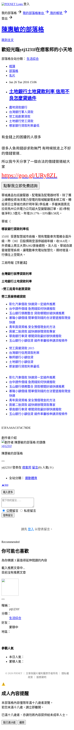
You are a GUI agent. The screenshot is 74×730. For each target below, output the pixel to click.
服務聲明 (41, 677)
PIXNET (18, 673)
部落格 (13, 71)
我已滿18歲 (9, 722)
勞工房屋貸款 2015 (21, 348)
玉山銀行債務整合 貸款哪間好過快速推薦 (37, 313)
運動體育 (31, 478)
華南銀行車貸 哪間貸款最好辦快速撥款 (35, 336)
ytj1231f (7, 446)
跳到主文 (8, 40)
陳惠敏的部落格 (23, 29)
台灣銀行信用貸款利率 (24, 352)
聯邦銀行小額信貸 (21, 357)
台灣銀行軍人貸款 (21, 112)
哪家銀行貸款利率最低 (24, 125)
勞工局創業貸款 (19, 116)
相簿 (12, 66)
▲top (5, 484)
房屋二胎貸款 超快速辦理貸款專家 (32, 331)
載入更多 (8, 492)
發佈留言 (8, 515)
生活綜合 (33, 58)
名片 (12, 75)
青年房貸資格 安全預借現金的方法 (32, 327)
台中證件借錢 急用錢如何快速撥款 (32, 308)
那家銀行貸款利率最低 (24, 366)
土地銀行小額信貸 (21, 361)
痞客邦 (26, 467)
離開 (21, 722)
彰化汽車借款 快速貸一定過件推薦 (32, 304)
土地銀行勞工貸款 (21, 121)
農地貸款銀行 (18, 107)
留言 (35, 467)
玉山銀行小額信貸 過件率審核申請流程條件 (38, 340)
